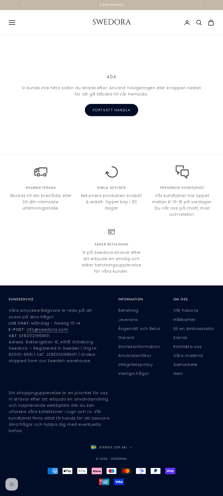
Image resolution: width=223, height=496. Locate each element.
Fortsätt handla (111, 110)
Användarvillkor (134, 355)
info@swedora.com (47, 329)
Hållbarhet (185, 319)
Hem (178, 373)
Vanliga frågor (133, 373)
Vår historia (186, 310)
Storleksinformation (139, 346)
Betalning (128, 310)
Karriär (181, 337)
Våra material (188, 355)
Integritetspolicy (135, 364)
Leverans (128, 319)
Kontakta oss (188, 346)
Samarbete (186, 364)
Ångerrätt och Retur (139, 328)
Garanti (126, 337)
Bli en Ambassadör (194, 328)
